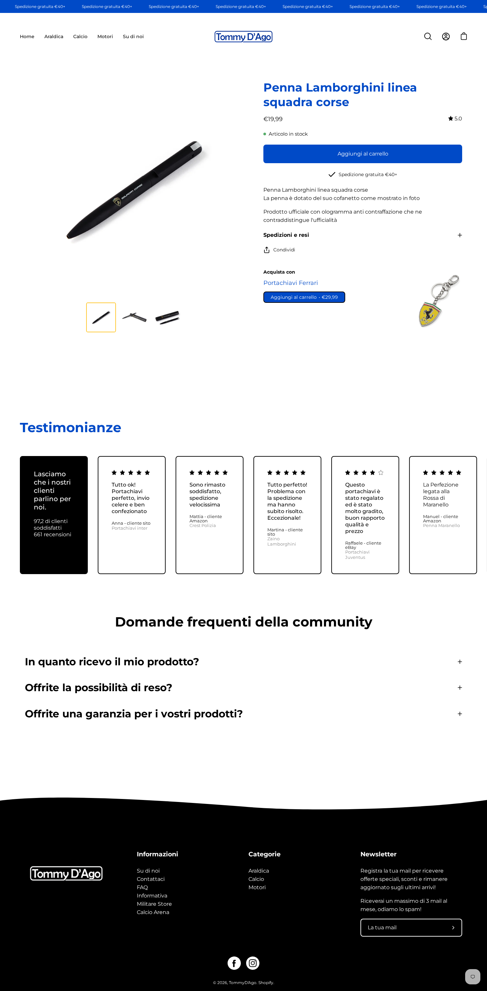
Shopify (265, 982)
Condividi (284, 250)
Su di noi (148, 871)
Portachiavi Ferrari (290, 282)
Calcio (256, 879)
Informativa (152, 895)
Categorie (264, 854)
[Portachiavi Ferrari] (437, 301)
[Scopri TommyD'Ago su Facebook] (234, 963)
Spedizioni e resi (286, 235)
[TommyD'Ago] (243, 36)
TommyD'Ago (242, 982)
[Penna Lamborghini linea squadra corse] (101, 317)
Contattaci (151, 879)
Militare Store (154, 904)
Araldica (258, 871)
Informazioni (157, 854)
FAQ (142, 887)
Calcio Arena (153, 912)
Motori (257, 887)
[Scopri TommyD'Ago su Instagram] (252, 963)
